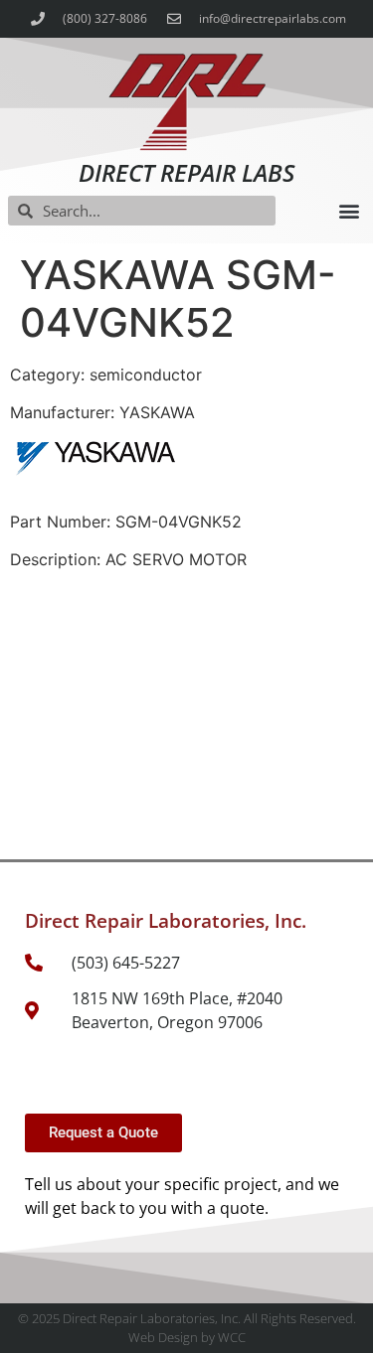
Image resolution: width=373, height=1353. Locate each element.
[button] (348, 211)
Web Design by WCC (187, 1337)
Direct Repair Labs (186, 172)
